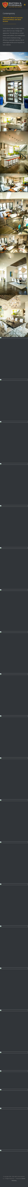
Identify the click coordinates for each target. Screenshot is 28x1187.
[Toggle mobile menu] (25, 5)
